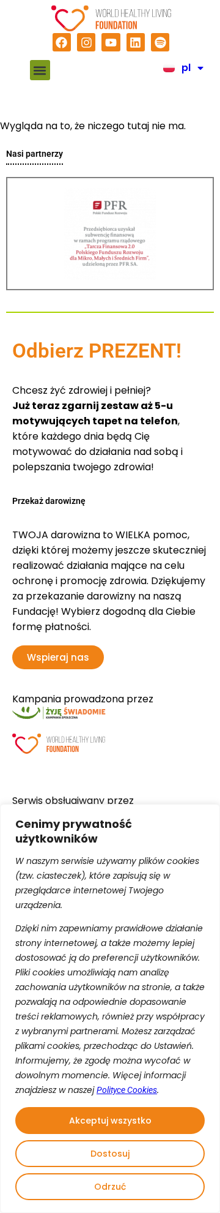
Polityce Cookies (127, 1090)
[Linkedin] (136, 42)
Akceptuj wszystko (110, 1120)
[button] (40, 70)
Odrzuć (110, 1187)
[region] (110, 1008)
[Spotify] (160, 42)
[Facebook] (62, 42)
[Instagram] (86, 42)
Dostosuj (110, 1153)
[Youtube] (110, 42)
